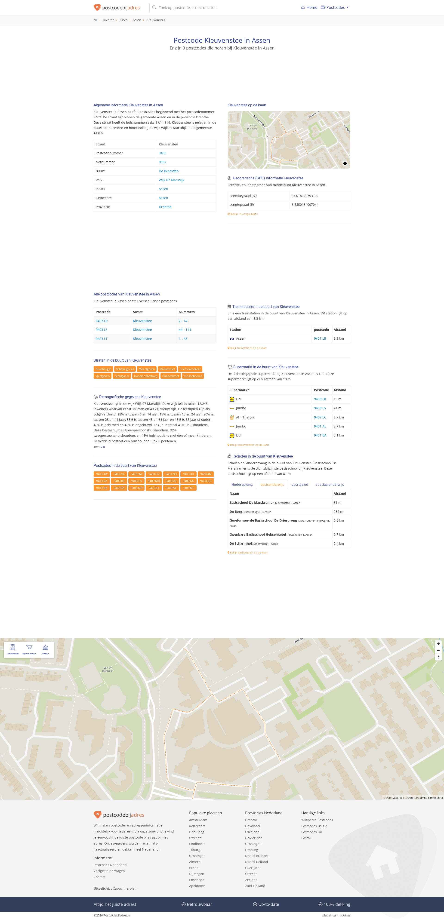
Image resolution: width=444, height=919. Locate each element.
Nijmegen (196, 874)
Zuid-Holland (255, 886)
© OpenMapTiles (393, 797)
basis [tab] (272, 484)
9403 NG (188, 481)
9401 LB (320, 338)
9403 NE (119, 474)
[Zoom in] (438, 643)
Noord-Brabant (256, 856)
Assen (163, 189)
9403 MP (188, 488)
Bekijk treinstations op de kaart (248, 348)
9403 (162, 153)
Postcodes (336, 7)
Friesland (252, 832)
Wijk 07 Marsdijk (171, 180)
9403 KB (171, 481)
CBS (103, 446)
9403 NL (171, 488)
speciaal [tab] (330, 484)
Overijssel (252, 868)
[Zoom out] (438, 650)
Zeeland (251, 880)
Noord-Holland (256, 862)
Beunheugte (103, 369)
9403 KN (119, 488)
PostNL (306, 838)
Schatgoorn (121, 376)
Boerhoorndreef (190, 369)
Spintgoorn (103, 376)
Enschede (196, 880)
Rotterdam (197, 826)
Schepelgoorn (125, 369)
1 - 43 (183, 338)
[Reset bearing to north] (438, 657)
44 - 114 (185, 329)
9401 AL (320, 426)
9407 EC (320, 417)
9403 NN (102, 488)
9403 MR (136, 488)
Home (312, 7)
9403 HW (136, 474)
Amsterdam (198, 820)
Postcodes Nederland (110, 865)
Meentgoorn (147, 369)
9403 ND (171, 474)
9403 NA (101, 481)
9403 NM (154, 481)
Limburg (251, 850)
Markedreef (167, 369)
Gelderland (253, 838)
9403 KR (119, 481)
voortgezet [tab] (300, 484)
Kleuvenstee (142, 321)
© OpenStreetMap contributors (424, 797)
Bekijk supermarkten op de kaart (249, 444)
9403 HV (136, 481)
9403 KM (206, 474)
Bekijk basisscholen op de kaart (248, 552)
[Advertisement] (222, 71)
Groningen (197, 856)
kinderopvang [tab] (242, 484)
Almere (194, 862)
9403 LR (102, 321)
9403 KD (188, 474)
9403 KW (102, 474)
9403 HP (153, 474)
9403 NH (206, 481)
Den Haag (196, 832)
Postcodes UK (311, 832)
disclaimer (329, 915)
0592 (162, 162)
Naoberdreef (170, 376)
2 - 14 (183, 321)
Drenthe (165, 207)
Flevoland (252, 826)
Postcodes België (314, 826)
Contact (99, 877)
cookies (345, 915)
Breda (193, 868)
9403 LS (102, 329)
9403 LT (102, 338)
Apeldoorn (197, 886)
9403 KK (154, 488)
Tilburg (194, 850)
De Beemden (169, 171)
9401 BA (320, 435)
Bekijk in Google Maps (244, 213)
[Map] (289, 140)
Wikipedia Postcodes (317, 820)
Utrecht (195, 838)
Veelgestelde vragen (109, 871)
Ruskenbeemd (193, 376)
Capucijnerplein (125, 888)
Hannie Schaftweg (145, 376)
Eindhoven (197, 844)
